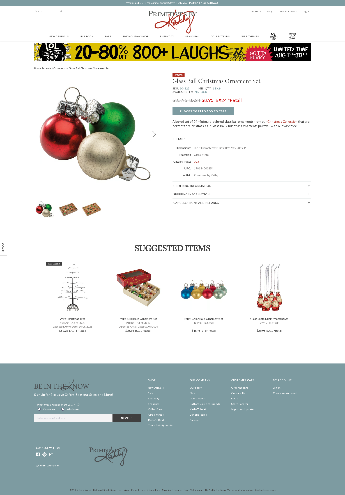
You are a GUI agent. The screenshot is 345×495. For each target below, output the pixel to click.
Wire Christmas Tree (72, 318)
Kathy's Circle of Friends (205, 403)
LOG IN (142, 2)
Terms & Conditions (149, 490)
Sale (108, 36)
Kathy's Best (156, 420)
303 (196, 161)
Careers (195, 420)
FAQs (234, 398)
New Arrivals (59, 36)
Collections (220, 36)
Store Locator (239, 403)
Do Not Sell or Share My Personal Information (229, 490)
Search (60, 11)
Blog (269, 11)
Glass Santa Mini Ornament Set (269, 318)
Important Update (242, 409)
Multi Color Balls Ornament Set (203, 318)
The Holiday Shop (136, 36)
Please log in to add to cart (203, 111)
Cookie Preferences (265, 490)
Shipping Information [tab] (191, 194)
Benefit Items (198, 414)
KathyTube (197, 409)
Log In (306, 11)
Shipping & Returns (172, 490)
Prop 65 (188, 490)
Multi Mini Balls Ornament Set (138, 318)
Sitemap (199, 490)
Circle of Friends (287, 11)
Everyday (167, 36)
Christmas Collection (282, 121)
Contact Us (238, 393)
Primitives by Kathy (89, 490)
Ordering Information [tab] (192, 185)
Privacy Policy (130, 490)
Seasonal (192, 36)
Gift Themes (250, 36)
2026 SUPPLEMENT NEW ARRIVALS (198, 2)
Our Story (255, 11)
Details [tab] (179, 139)
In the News (197, 398)
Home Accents (42, 68)
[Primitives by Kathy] (109, 465)
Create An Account (285, 393)
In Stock (86, 36)
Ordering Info (239, 387)
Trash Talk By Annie (160, 425)
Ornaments (60, 68)
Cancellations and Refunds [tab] (196, 202)
